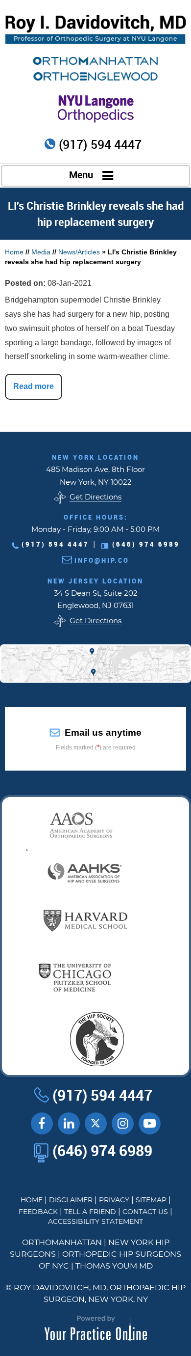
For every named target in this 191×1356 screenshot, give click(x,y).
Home (14, 252)
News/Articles (79, 252)
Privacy (114, 1200)
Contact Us (145, 1212)
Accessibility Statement (95, 1221)
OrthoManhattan (62, 1242)
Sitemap (151, 1200)
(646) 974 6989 (146, 544)
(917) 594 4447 (100, 144)
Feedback (38, 1212)
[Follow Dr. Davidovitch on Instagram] (123, 1123)
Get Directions (95, 497)
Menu (81, 175)
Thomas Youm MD (114, 1266)
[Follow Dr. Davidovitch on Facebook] (42, 1123)
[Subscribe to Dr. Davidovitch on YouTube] (150, 1123)
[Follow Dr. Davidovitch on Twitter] (96, 1123)
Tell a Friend (90, 1212)
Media (40, 252)
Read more (33, 386)
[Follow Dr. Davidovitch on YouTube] (69, 1123)
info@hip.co (101, 560)
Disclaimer (71, 1200)
